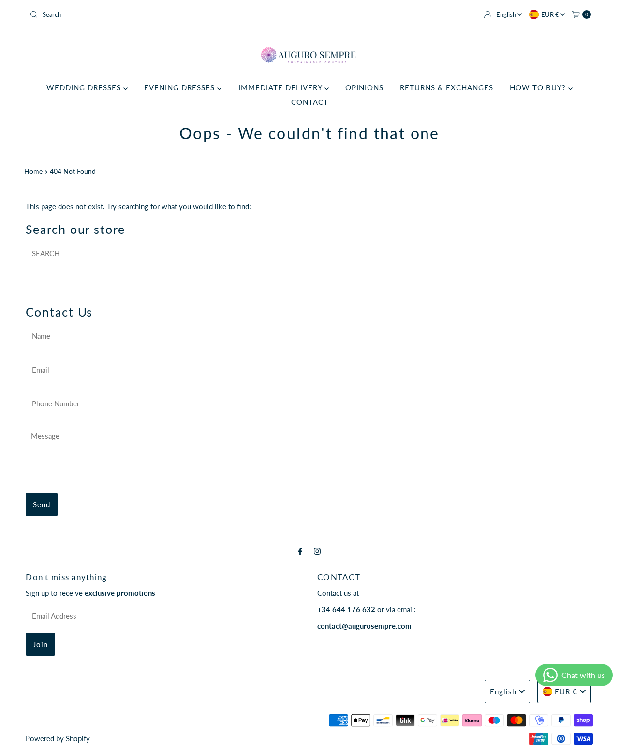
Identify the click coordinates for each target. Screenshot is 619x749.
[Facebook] (300, 551)
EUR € (550, 14)
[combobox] (166, 14)
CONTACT (309, 102)
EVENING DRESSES (180, 87)
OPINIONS (364, 87)
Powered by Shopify (58, 738)
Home (33, 171)
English (506, 14)
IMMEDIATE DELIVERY (281, 87)
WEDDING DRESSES (84, 87)
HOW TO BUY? (539, 87)
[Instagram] (317, 551)
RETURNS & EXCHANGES (446, 87)
